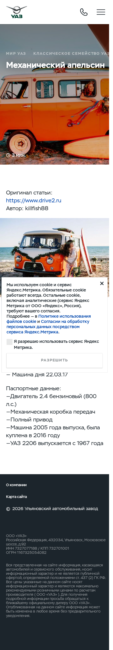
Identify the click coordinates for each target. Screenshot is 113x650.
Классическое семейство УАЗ (71, 53)
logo (16, 12)
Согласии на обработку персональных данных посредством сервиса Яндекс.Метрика (48, 327)
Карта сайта (16, 497)
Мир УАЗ (16, 53)
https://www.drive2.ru (33, 200)
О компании (16, 485)
